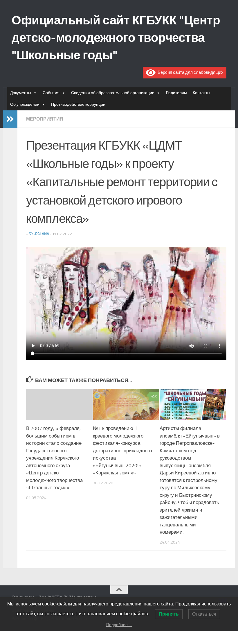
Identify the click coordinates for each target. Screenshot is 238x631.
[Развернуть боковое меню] (10, 119)
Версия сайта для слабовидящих (189, 72)
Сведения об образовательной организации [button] (112, 92)
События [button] (51, 92)
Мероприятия (44, 119)
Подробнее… (119, 624)
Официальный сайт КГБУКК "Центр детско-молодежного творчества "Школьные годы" (116, 37)
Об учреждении (24, 104)
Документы (20, 92)
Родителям (176, 92)
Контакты (201, 92)
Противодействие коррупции (78, 104)
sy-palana (39, 234)
